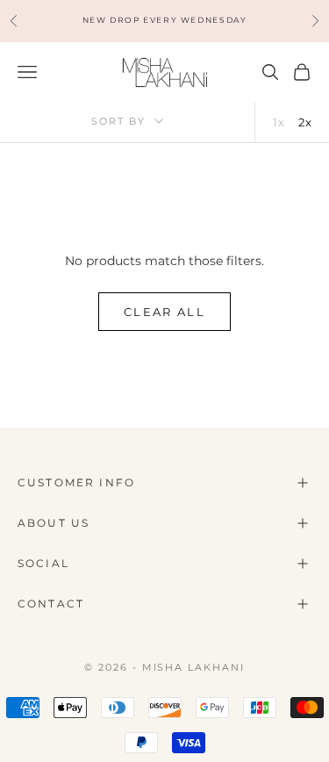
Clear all (164, 312)
